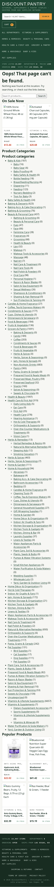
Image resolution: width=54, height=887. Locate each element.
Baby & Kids (29, 52)
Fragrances (20, 235)
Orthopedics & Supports (27, 425)
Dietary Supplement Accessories (31, 708)
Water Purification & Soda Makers (32, 568)
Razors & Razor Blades (26, 282)
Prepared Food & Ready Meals (30, 375)
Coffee (17, 339)
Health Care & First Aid (15, 45)
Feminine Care (21, 232)
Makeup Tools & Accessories (29, 253)
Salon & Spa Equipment (26, 285)
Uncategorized (16, 697)
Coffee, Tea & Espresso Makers (24, 307)
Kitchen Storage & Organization (31, 525)
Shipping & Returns (21, 869)
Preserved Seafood (24, 382)
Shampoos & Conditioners (28, 293)
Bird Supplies (21, 650)
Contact (39, 869)
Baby (16, 164)
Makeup (18, 250)
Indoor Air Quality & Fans (27, 522)
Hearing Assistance (24, 418)
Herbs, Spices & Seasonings (29, 357)
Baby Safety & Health (25, 174)
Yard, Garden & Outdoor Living (30, 582)
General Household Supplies (29, 507)
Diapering (19, 185)
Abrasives (19, 472)
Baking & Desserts (18, 203)
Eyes (16, 225)
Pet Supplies (9, 58)
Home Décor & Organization (29, 518)
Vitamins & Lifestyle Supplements (26, 701)
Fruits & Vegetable (18, 325)
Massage (18, 257)
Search (45, 16)
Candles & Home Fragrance (23, 303)
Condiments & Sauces (20, 311)
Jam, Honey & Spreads (26, 361)
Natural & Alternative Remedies (31, 446)
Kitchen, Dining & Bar (25, 532)
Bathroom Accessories (26, 482)
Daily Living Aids (22, 403)
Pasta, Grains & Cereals (26, 371)
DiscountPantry (24, 4)
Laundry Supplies (23, 536)
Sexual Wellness (22, 289)
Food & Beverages (18, 321)
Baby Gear (19, 167)
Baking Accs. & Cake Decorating (25, 207)
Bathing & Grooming (19, 210)
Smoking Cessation (24, 454)
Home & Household (11, 52)
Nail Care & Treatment (26, 264)
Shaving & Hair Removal (27, 296)
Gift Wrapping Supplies (26, 511)
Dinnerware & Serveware (21, 318)
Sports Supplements (25, 711)
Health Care (20, 414)
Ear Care (18, 407)
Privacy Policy (38, 876)
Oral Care (19, 275)
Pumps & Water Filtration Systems (32, 557)
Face (16, 228)
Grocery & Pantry (41, 45)
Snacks (17, 386)
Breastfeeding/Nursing (26, 182)
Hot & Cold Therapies (25, 421)
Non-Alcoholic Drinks (25, 364)
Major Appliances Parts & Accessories (28, 615)
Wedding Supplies (23, 575)
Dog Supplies (21, 658)
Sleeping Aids (21, 450)
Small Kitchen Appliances (27, 565)
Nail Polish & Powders (25, 271)
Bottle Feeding (21, 178)
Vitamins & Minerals (24, 722)
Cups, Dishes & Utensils (20, 314)
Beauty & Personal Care (36, 39)
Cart (8, 25)
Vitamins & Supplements (35, 33)
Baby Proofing (21, 171)
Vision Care (20, 436)
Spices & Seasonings (25, 389)
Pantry (17, 368)
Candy (17, 336)
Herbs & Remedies (11, 39)
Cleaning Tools (21, 493)
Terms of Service (17, 876)
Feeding (18, 189)
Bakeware (19, 475)
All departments (11, 33)
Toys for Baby (21, 196)
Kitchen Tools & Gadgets (27, 529)
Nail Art (18, 260)
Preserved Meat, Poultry (27, 379)
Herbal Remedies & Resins (28, 443)
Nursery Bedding (23, 192)
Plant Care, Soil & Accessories (30, 550)
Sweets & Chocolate (24, 393)
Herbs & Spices (22, 353)
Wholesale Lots (22, 579)
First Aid (18, 411)
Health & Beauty (22, 243)
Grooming (19, 239)
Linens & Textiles (23, 540)
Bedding (18, 486)
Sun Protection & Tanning (27, 300)
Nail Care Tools (22, 268)
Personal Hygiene (23, 278)
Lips (16, 246)
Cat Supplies (20, 654)
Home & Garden (16, 464)
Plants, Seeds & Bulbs (25, 554)
